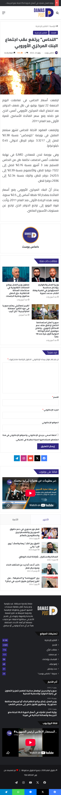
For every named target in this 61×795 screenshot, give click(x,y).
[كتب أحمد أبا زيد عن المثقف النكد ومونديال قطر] (50, 568)
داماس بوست (49, 52)
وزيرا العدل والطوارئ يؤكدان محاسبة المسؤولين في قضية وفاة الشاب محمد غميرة (46, 289)
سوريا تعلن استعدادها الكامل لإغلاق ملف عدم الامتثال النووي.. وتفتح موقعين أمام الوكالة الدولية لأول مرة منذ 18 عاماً (47, 330)
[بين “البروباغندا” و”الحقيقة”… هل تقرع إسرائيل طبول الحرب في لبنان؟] (50, 582)
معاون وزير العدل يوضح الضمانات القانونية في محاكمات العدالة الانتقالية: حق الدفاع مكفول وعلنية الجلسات (17, 290)
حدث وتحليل (52, 668)
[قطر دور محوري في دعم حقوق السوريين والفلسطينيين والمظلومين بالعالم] (50, 533)
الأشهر (46, 519)
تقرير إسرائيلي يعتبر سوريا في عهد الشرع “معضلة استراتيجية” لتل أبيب (16, 308)
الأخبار (54, 645)
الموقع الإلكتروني (50, 422)
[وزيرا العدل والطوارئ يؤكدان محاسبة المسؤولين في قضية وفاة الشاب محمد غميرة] (45, 274)
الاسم (55, 397)
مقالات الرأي (51, 649)
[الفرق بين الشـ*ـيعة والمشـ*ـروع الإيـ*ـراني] (50, 547)
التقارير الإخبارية (42, 26)
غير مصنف (52, 654)
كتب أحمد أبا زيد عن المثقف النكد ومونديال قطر (22, 566)
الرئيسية (52, 26)
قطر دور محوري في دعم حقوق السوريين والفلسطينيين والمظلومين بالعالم (24, 532)
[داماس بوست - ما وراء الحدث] (44, 12)
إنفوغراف (53, 664)
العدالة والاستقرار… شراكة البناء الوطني (38, 557)
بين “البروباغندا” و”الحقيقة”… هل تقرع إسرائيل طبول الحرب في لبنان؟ (22, 579)
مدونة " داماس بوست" (47, 673)
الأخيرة (15, 519)
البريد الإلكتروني (50, 410)
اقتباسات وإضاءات (49, 659)
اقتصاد (53, 32)
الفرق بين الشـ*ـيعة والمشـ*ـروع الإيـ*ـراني (23, 545)
